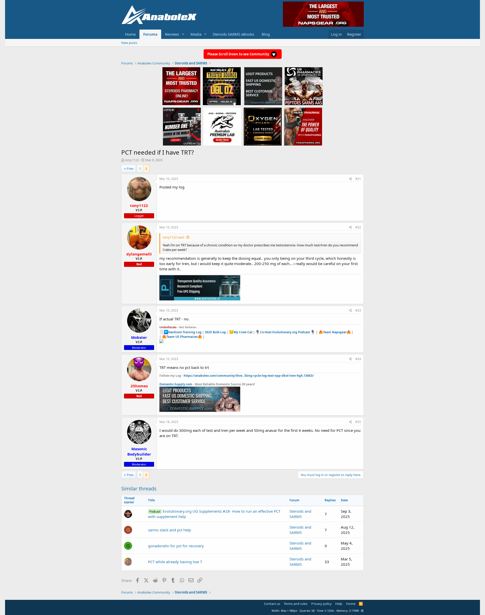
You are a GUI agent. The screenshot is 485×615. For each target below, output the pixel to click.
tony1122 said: (173, 237)
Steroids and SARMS (300, 514)
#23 (358, 310)
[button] (183, 34)
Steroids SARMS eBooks (233, 34)
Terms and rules (295, 603)
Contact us (272, 603)
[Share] (350, 179)
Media (195, 34)
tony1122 (132, 160)
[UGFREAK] (182, 126)
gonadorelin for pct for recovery (176, 545)
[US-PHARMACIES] (304, 85)
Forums (150, 34)
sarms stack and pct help (169, 529)
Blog (266, 34)
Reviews (172, 34)
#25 (358, 422)
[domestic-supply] (263, 85)
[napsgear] (181, 85)
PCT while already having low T (175, 561)
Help (338, 603)
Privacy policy (321, 603)
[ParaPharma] (303, 126)
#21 (358, 179)
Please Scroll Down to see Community (238, 54)
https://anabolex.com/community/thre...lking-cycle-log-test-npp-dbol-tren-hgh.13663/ (249, 375)
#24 (358, 359)
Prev (130, 168)
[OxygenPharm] (263, 126)
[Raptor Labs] (222, 126)
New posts (129, 42)
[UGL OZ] (222, 85)
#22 (358, 227)
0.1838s (329, 610)
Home (130, 34)
